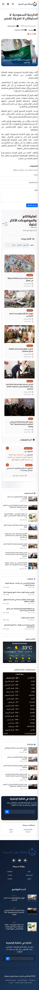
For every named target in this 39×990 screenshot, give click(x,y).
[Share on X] (32, 34)
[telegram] (14, 860)
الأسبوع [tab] (25, 245)
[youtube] (19, 860)
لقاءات (10, 875)
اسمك (36, 175)
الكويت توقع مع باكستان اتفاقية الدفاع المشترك (21, 350)
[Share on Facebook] (35, 34)
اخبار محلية (29, 875)
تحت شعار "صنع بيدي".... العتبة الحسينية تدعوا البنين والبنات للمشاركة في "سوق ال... (15, 515)
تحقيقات (9, 871)
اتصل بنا (11, 982)
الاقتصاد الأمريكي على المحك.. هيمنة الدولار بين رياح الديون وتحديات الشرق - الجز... (15, 564)
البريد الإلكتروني (33, 182)
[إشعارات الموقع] (8, 4)
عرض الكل (6, 223)
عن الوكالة (32, 980)
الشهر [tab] (19, 245)
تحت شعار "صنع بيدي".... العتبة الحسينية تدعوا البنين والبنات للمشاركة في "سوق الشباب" (14, 927)
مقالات (9, 878)
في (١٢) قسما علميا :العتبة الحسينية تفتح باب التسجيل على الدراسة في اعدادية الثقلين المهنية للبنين (20, 457)
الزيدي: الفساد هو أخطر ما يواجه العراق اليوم (15, 526)
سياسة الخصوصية (10, 980)
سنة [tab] (13, 245)
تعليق (36, 190)
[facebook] (25, 860)
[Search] (13, 4)
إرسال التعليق (32, 205)
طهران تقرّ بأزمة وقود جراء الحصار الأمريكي (21, 314)
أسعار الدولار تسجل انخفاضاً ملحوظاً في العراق (20, 279)
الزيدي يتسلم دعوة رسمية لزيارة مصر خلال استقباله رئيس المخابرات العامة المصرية (19, 386)
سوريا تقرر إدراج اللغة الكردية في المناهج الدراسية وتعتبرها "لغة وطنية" (21, 424)
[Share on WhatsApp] (30, 34)
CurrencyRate (31, 736)
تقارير (29, 878)
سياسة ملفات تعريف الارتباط (23, 982)
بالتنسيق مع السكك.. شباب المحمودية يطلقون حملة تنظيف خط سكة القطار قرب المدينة (16, 535)
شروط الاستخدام (22, 980)
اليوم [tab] (31, 245)
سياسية (31, 30)
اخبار (29, 871)
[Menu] (3, 4)
